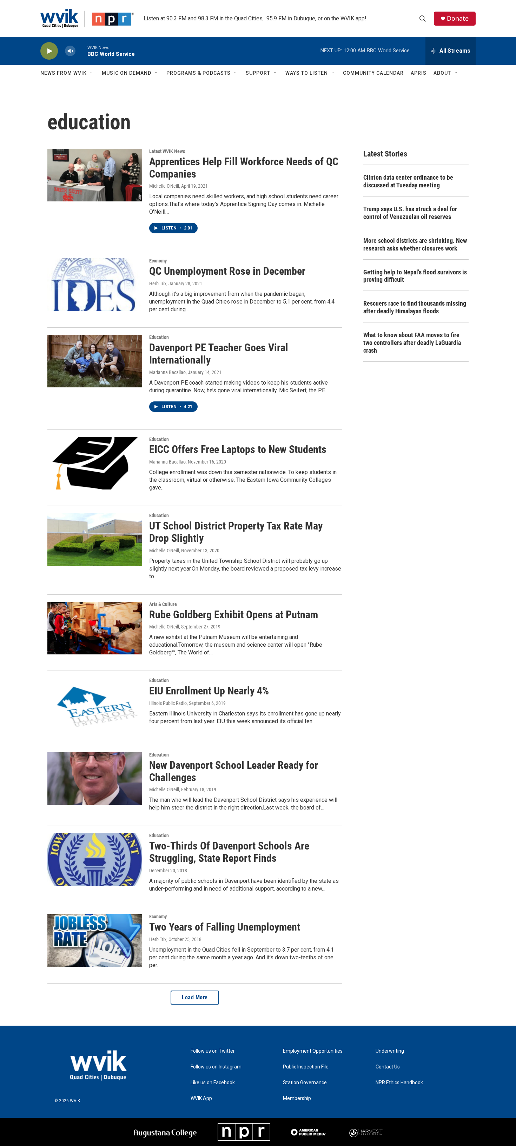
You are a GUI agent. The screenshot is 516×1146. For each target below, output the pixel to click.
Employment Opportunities (313, 1051)
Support (258, 73)
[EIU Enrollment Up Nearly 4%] (94, 704)
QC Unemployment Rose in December (227, 271)
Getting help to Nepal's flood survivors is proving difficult (415, 276)
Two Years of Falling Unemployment (224, 927)
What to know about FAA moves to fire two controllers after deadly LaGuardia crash (412, 342)
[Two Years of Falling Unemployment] (94, 940)
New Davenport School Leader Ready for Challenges (233, 771)
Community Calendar (373, 73)
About (442, 73)
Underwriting (390, 1051)
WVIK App (201, 1098)
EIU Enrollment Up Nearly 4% (209, 691)
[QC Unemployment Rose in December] (94, 284)
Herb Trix (157, 283)
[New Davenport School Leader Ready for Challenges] (94, 778)
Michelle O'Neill (164, 186)
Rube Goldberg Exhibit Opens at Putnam (233, 614)
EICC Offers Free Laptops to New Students (237, 449)
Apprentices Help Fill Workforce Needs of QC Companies (243, 167)
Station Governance (305, 1082)
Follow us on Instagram (216, 1067)
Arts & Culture (163, 604)
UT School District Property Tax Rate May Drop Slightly (236, 532)
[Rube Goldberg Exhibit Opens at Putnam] (94, 628)
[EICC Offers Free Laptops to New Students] (94, 463)
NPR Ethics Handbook (399, 1082)
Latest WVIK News (167, 151)
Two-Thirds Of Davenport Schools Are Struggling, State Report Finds (229, 852)
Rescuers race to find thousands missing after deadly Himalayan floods (414, 307)
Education (159, 337)
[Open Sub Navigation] (92, 73)
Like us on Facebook (213, 1082)
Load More (195, 997)
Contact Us (388, 1067)
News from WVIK (63, 73)
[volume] (70, 51)
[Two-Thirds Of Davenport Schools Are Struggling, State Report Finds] (94, 859)
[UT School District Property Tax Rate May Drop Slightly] (94, 539)
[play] (49, 51)
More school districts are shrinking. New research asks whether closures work (415, 244)
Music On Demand (126, 73)
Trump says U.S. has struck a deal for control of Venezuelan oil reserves (410, 212)
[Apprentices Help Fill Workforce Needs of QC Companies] (94, 175)
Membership (297, 1098)
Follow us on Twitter (213, 1051)
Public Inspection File (306, 1067)
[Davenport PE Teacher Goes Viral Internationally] (94, 361)
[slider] (81, 50)
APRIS (418, 73)
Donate (458, 18)
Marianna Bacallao (167, 372)
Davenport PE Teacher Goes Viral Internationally (218, 353)
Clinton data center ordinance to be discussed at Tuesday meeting (408, 181)
